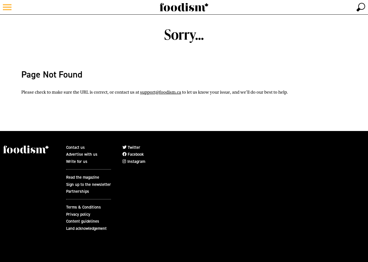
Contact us (75, 147)
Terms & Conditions (83, 207)
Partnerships (77, 191)
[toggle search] (361, 7)
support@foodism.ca (160, 92)
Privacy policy (78, 214)
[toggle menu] (7, 7)
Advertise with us (81, 154)
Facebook (135, 154)
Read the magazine (82, 177)
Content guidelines (82, 221)
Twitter (133, 147)
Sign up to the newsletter (88, 184)
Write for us (76, 161)
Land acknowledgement (86, 228)
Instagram (135, 161)
